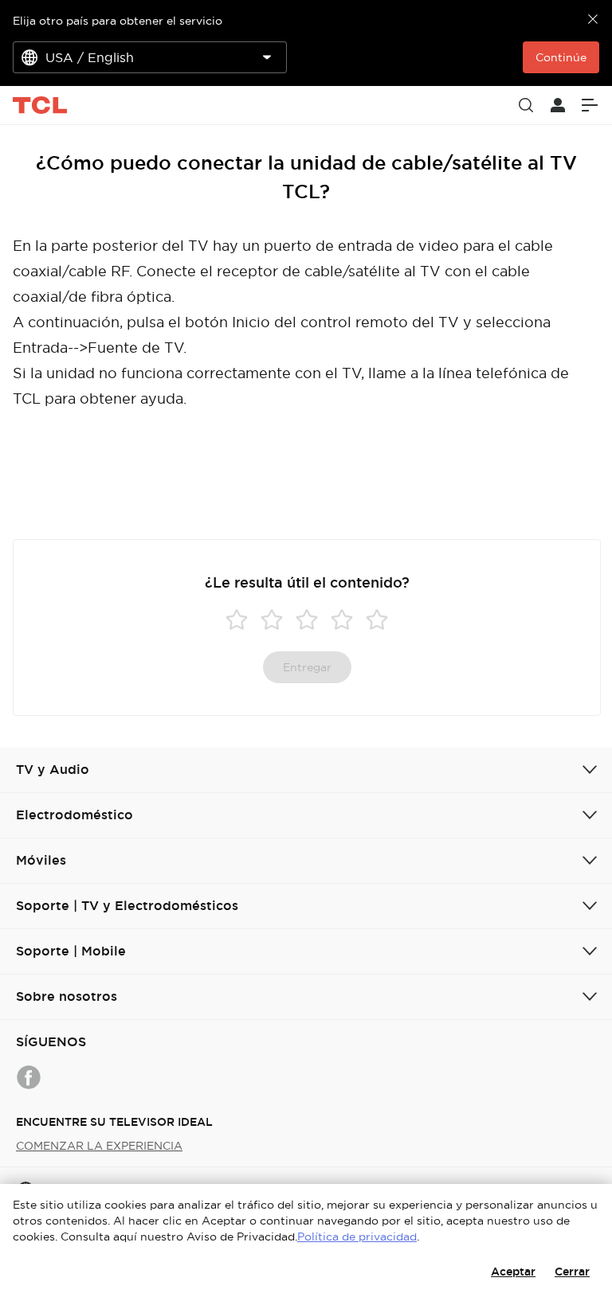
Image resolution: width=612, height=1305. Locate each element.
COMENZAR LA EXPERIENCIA (99, 1146)
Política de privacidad (357, 1236)
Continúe (561, 57)
